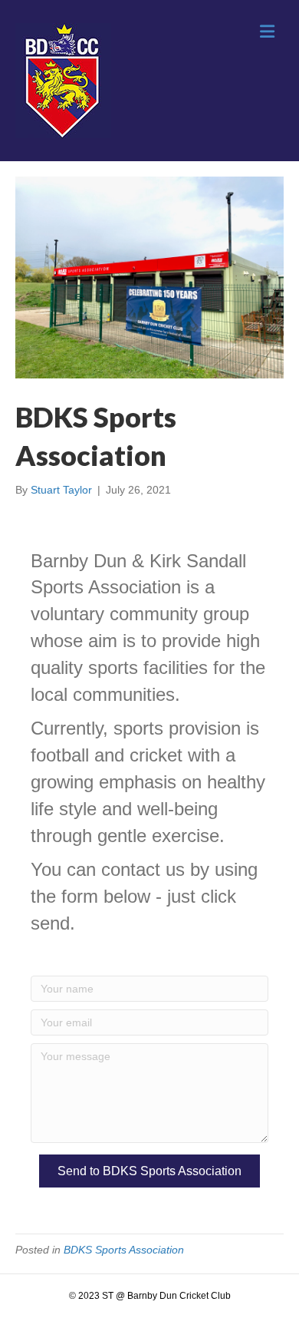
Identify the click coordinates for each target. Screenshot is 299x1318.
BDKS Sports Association (124, 1250)
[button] (149, 1171)
